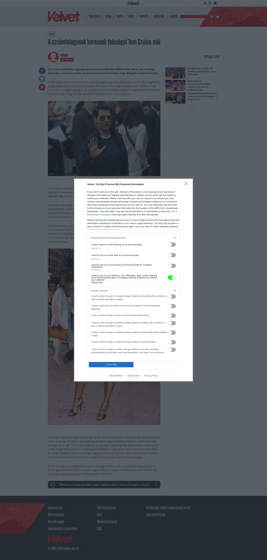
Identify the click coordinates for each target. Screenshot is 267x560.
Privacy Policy (151, 375)
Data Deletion (116, 375)
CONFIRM (111, 365)
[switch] (172, 244)
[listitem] (133, 237)
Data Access (133, 375)
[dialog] (133, 280)
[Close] (187, 184)
